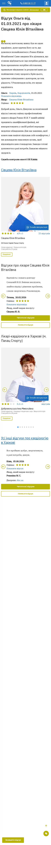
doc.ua (20, 480)
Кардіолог (7, 254)
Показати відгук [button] (15, 468)
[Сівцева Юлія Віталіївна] (25, 217)
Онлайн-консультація (38, 227)
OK (44, 10)
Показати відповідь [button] (11, 95)
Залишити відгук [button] (13, 840)
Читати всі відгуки (25, 318)
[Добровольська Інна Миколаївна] (25, 384)
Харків (12, 92)
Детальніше (34, 10)
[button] (46, 826)
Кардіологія (24, 92)
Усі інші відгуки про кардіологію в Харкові (24, 440)
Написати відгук (25, 325)
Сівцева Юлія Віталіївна (21, 99)
